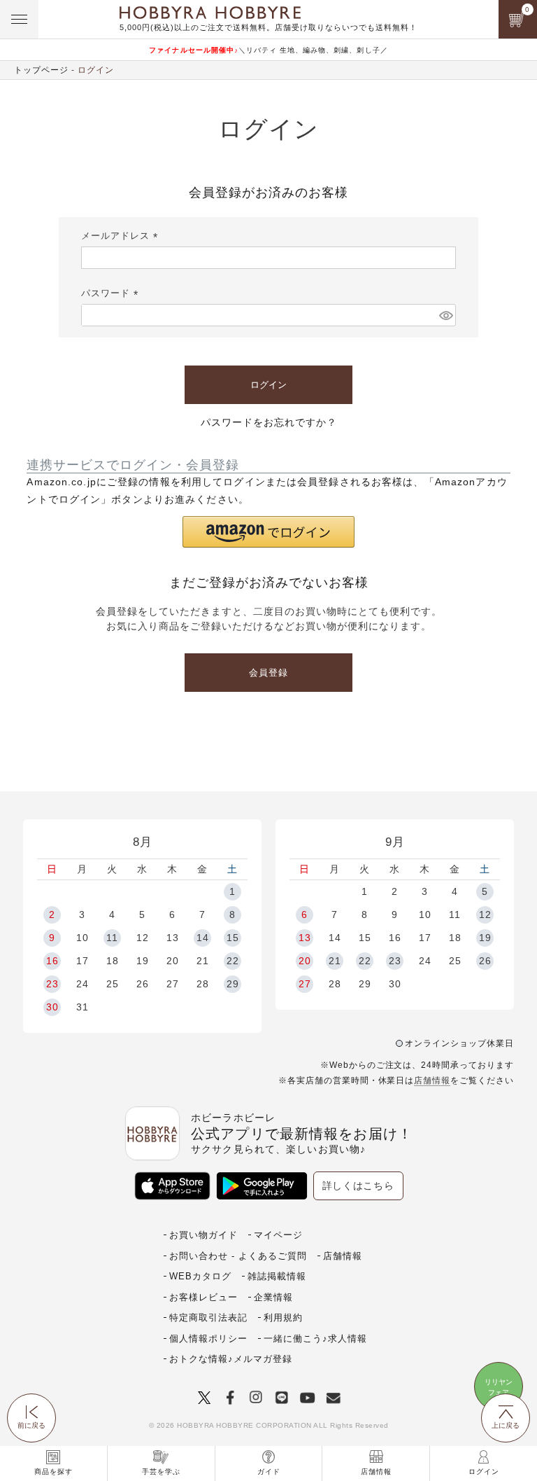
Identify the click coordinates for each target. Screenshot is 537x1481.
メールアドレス (121, 235)
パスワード (112, 293)
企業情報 (273, 1297)
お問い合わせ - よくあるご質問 (238, 1256)
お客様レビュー (203, 1297)
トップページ (41, 70)
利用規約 (283, 1317)
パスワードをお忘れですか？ (269, 422)
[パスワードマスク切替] (445, 315)
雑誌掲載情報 (277, 1276)
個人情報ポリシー (208, 1338)
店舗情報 (432, 1080)
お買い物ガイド (203, 1235)
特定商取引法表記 (208, 1317)
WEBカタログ (200, 1276)
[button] (268, 532)
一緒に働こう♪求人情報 (315, 1338)
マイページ (278, 1235)
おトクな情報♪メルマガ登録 (230, 1359)
